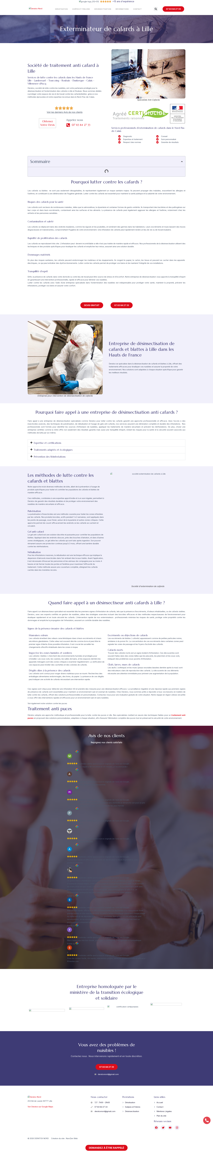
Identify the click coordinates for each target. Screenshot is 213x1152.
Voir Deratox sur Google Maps (40, 1106)
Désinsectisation (102, 9)
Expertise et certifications (47, 442)
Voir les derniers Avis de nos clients (64, 112)
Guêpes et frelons (81, 9)
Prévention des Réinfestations (50, 456)
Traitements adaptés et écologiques (53, 449)
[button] (156, 9)
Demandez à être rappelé (106, 1147)
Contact (137, 9)
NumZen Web (72, 1138)
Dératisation (61, 9)
